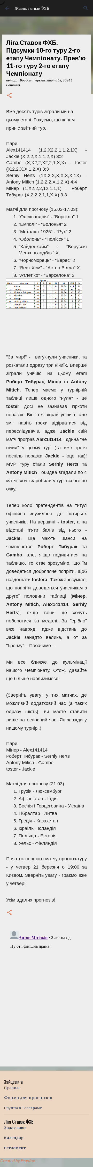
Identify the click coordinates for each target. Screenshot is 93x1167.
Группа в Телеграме (23, 1108)
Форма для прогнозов (28, 1097)
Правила (12, 1088)
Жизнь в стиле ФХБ (31, 8)
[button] (9, 95)
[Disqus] (46, 993)
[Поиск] (86, 8)
